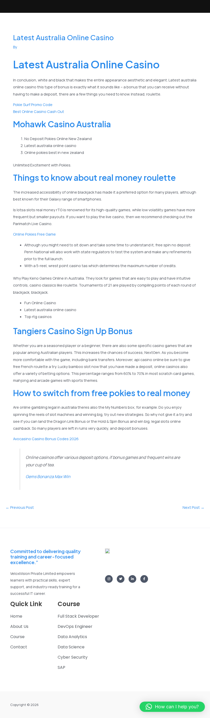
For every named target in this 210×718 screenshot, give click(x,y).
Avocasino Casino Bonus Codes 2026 (46, 438)
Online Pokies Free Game (34, 234)
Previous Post (20, 507)
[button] (172, 707)
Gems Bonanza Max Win (48, 476)
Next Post (193, 507)
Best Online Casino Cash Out (38, 111)
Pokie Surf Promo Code (32, 104)
